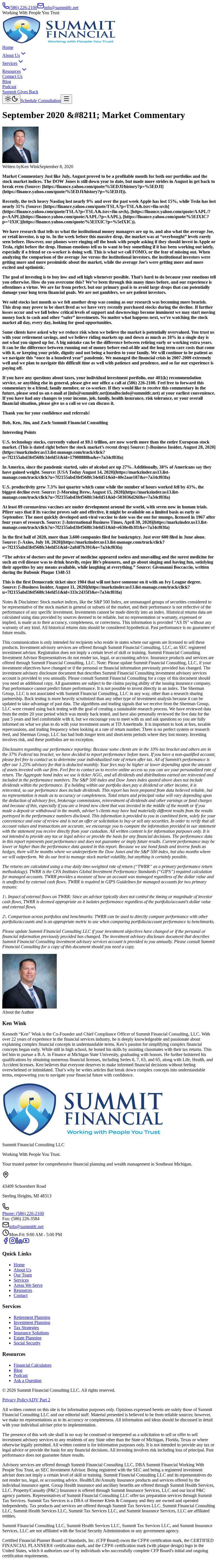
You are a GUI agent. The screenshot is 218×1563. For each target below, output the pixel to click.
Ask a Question (27, 1380)
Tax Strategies (26, 1327)
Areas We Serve (28, 1285)
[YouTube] (26, 1242)
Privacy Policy (15, 1399)
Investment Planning (32, 1322)
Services (9, 63)
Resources (11, 71)
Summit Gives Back (20, 91)
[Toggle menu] (66, 99)
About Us (11, 55)
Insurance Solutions (31, 1332)
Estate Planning (27, 1337)
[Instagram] (12, 1242)
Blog (6, 81)
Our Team (23, 1275)
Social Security (27, 1343)
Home (7, 47)
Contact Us (12, 76)
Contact (21, 1295)
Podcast (9, 86)
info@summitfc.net (61, 7)
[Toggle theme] (11, 99)
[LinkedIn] (19, 1242)
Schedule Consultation (40, 100)
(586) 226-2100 (23, 7)
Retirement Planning (32, 1317)
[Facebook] (5, 1242)
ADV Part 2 (39, 1399)
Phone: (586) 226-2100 (23, 1213)
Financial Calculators (32, 1365)
